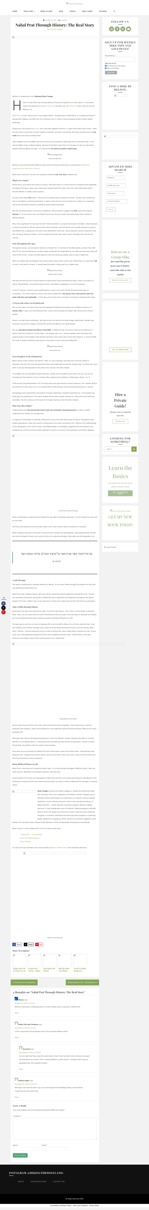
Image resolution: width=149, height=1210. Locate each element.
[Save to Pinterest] (3, 612)
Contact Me (59, 1182)
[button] (114, 11)
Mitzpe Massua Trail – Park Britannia (81, 982)
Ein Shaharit (26, 841)
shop (61, 11)
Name (15, 1145)
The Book (103, 11)
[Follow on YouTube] (128, 28)
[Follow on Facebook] (117, 28)
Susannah (63, 20)
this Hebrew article (60, 847)
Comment (17, 1116)
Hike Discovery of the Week (115, 66)
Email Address (110, 55)
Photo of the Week (112, 68)
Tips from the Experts (55, 29)
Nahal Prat (16, 115)
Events (72, 11)
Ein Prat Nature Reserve (30, 838)
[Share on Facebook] (3, 603)
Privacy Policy (94, 1205)
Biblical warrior (47, 106)
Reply (17, 1013)
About (21, 1182)
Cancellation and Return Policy (60, 1205)
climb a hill (73, 106)
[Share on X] (3, 608)
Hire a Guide (87, 11)
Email (44, 1145)
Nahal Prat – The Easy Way (32, 834)
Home (14, 11)
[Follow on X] (122, 28)
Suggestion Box (38, 1182)
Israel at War (46, 11)
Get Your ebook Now (120, 493)
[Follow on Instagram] (111, 28)
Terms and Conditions (80, 1205)
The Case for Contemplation (24, 982)
